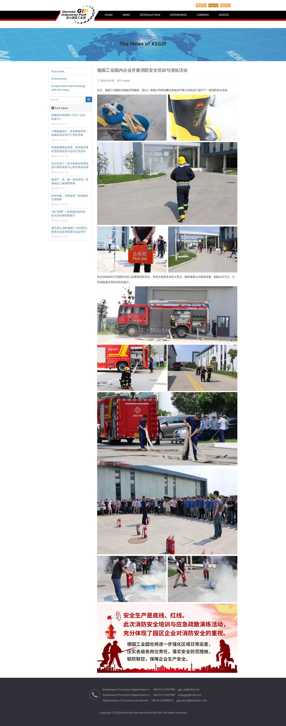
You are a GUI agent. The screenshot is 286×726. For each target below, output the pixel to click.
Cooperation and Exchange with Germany (68, 88)
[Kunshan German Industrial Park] (70, 18)
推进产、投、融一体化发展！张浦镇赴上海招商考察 (69, 181)
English (213, 5)
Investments (59, 78)
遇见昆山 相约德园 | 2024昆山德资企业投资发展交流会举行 (69, 229)
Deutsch (225, 5)
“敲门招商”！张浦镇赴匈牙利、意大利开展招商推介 (69, 213)
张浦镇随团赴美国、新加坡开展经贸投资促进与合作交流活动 (69, 149)
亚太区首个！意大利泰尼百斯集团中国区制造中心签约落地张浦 (69, 165)
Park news (57, 71)
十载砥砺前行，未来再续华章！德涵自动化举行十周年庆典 (69, 133)
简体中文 (201, 5)
